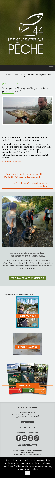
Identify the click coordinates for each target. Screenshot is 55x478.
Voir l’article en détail (11, 162)
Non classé (15, 75)
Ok (27, 473)
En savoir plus (28, 422)
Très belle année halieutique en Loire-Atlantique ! (32, 184)
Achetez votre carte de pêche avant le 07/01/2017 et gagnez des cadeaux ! (23, 175)
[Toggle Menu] (51, 68)
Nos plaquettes (27, 385)
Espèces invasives (27, 347)
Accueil (7, 75)
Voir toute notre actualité (27, 278)
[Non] (51, 467)
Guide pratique (27, 316)
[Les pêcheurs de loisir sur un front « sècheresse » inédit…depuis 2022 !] (27, 221)
